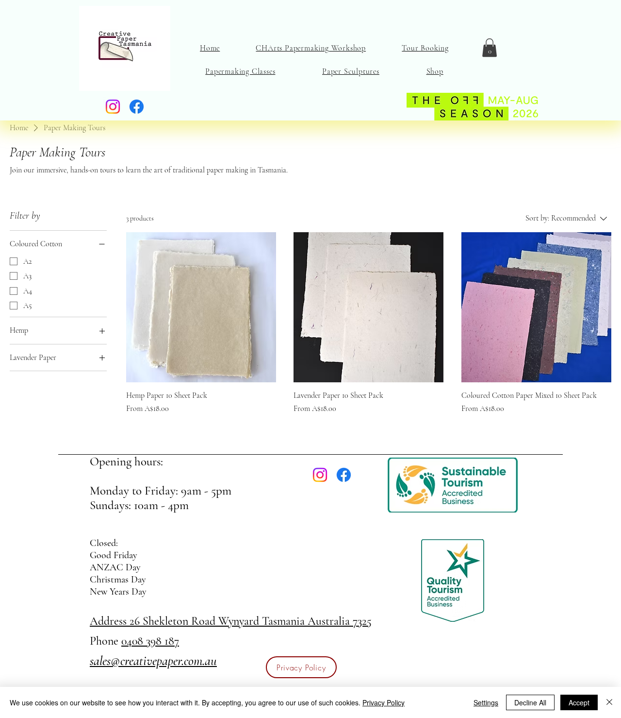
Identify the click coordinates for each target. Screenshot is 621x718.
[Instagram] (112, 106)
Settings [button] (486, 702)
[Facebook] (136, 106)
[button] (489, 47)
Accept (579, 702)
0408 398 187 (150, 641)
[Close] (609, 702)
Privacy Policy (383, 702)
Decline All (530, 702)
